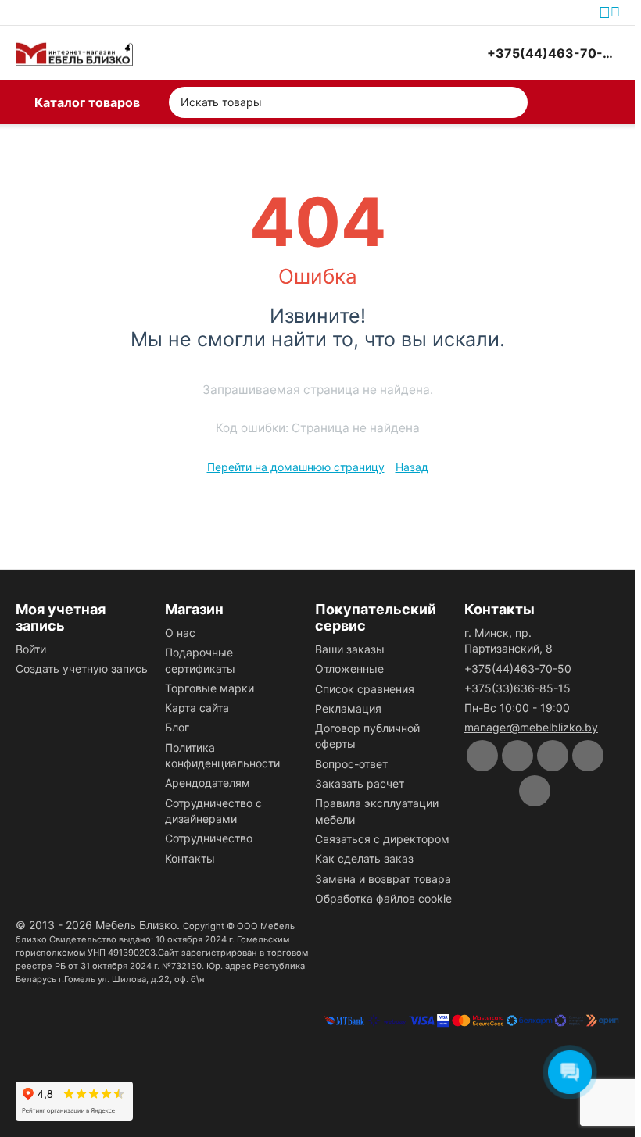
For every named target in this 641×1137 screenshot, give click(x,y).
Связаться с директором (382, 839)
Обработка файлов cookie (383, 898)
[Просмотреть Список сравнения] (391, 53)
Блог (177, 727)
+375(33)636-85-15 (517, 688)
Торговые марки (209, 688)
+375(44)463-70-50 (517, 668)
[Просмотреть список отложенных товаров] (430, 53)
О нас (180, 632)
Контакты (190, 858)
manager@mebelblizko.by (531, 727)
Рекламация (348, 708)
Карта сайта (197, 707)
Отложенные (349, 668)
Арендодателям (207, 782)
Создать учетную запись (82, 668)
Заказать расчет (359, 783)
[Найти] (512, 102)
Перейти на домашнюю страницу (296, 467)
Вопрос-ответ (351, 764)
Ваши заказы (350, 649)
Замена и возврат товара (383, 878)
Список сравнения (364, 688)
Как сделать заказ (364, 858)
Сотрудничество (208, 838)
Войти (31, 649)
